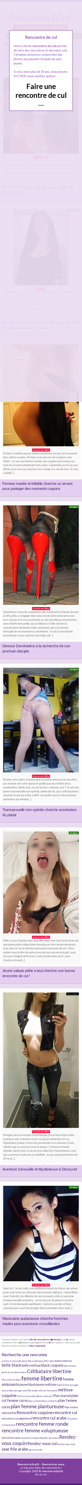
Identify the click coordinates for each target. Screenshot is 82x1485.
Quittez (41, 105)
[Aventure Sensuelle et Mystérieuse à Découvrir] (41, 1061)
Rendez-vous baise (49, 1438)
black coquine (52, 1365)
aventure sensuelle (12, 1361)
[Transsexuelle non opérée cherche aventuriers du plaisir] (41, 721)
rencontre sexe (11, 1437)
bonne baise (21, 1372)
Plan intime (71, 1407)
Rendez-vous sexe (66, 1444)
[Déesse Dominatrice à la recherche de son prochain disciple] (41, 556)
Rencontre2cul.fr (29, 1464)
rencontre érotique (30, 1438)
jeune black (28, 1384)
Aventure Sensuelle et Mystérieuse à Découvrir (39, 1169)
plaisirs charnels (44, 1396)
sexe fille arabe (15, 1449)
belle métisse (31, 1365)
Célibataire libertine (49, 1371)
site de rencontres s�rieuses (45, 1339)
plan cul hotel (35, 1401)
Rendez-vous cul (42, 1443)
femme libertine (41, 1378)
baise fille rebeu (46, 1361)
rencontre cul (65, 1412)
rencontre (9, 1413)
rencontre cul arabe (48, 1417)
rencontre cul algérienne (16, 1418)
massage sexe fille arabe (25, 1390)
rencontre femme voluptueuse (35, 1430)
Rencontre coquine (35, 1412)
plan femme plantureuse (37, 1406)
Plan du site (41, 1474)
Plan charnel (62, 1396)
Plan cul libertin (50, 1401)
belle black (11, 1365)
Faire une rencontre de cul (41, 90)
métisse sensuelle (26, 1396)
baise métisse (63, 1360)
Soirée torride (35, 1449)
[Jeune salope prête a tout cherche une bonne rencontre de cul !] (41, 883)
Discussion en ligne (11, 1379)
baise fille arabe (30, 1361)
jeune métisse (46, 1384)
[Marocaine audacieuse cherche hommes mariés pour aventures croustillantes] (41, 1234)
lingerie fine (63, 1385)
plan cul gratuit (37, 1345)
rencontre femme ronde (42, 1424)
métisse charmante (48, 1390)
